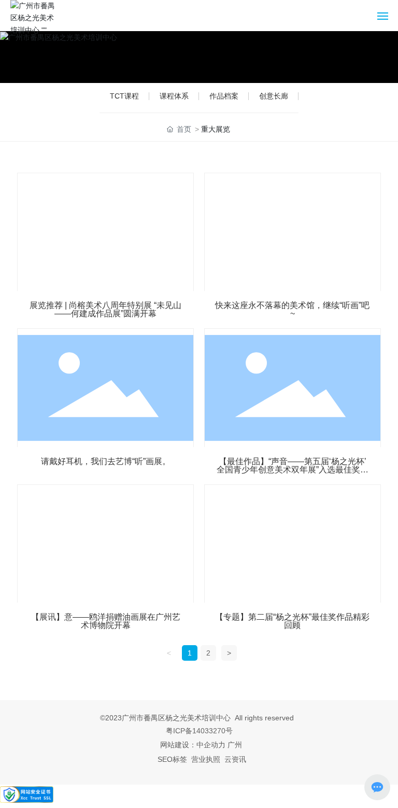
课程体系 (174, 96)
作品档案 (223, 96)
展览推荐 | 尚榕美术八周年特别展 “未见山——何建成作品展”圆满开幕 (105, 309)
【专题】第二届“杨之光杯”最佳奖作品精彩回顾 (292, 621)
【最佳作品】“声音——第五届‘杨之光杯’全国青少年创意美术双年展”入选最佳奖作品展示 (292, 469)
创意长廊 (273, 96)
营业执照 (205, 759)
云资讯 (235, 759)
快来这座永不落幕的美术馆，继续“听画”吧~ (292, 309)
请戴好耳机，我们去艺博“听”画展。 (105, 461)
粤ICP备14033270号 (199, 731)
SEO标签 (172, 759)
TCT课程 (124, 96)
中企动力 (210, 745)
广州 (235, 745)
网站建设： (178, 745)
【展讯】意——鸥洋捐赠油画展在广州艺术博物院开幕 (105, 621)
